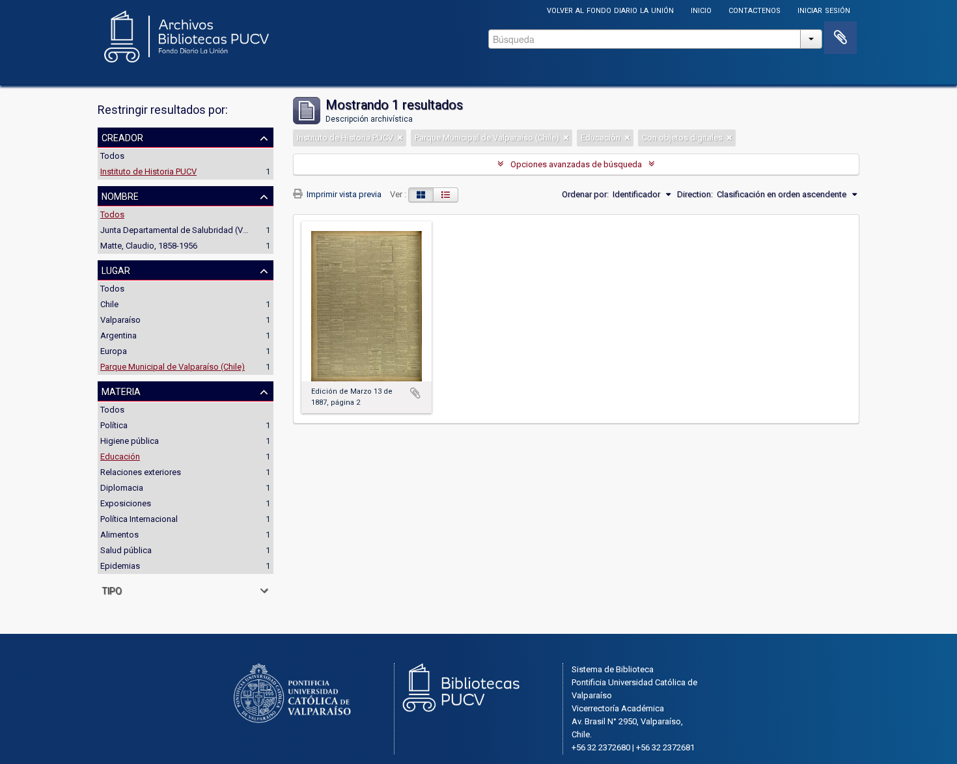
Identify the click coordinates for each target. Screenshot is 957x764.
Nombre (120, 195)
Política (114, 425)
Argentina (118, 335)
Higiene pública (129, 441)
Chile (109, 304)
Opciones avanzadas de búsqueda (576, 164)
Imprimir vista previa (343, 194)
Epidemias (120, 566)
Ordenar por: (585, 194)
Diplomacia (121, 488)
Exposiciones (125, 503)
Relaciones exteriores (140, 472)
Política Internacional (139, 519)
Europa (113, 351)
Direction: (695, 194)
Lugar (116, 269)
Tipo (112, 589)
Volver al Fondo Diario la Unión (610, 9)
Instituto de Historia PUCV (148, 171)
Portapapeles (840, 37)
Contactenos (754, 9)
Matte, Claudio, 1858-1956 (148, 246)
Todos (112, 156)
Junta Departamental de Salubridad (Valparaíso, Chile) (201, 230)
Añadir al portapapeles (415, 393)
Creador (122, 136)
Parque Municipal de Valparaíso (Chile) (172, 367)
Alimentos (119, 534)
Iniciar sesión (824, 9)
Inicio (701, 9)
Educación (120, 456)
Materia (121, 390)
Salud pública (126, 550)
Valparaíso (120, 320)
